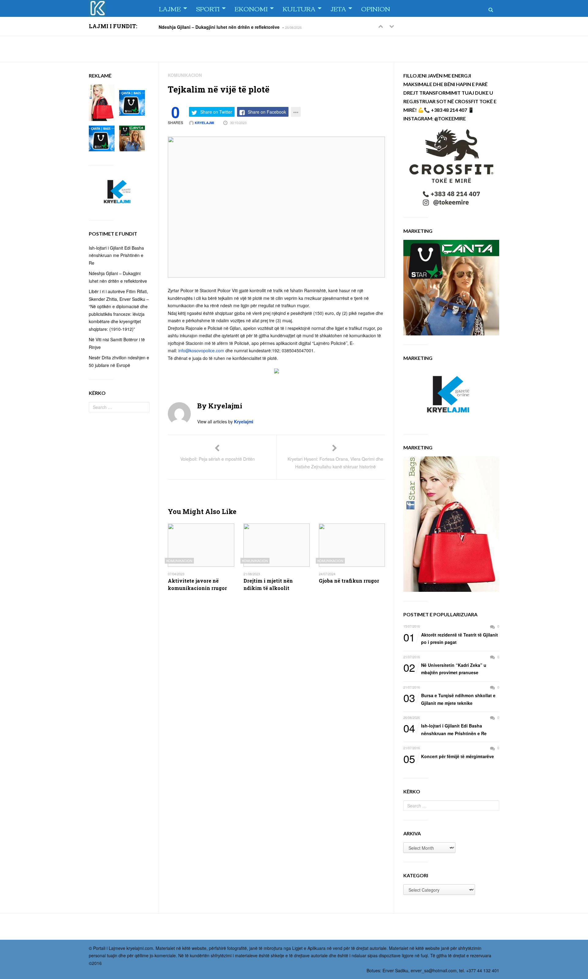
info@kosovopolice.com (201, 350)
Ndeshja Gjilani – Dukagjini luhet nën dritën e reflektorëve (219, 27)
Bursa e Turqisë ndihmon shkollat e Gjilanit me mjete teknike (449, 699)
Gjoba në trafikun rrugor (349, 580)
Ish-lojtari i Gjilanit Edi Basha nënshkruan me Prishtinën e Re (445, 729)
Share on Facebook (267, 112)
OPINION (375, 8)
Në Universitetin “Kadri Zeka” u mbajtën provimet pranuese (444, 668)
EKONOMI (251, 8)
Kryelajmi (204, 122)
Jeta (338, 8)
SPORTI (208, 8)
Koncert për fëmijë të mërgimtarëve (448, 757)
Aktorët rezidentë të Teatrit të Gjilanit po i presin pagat (450, 638)
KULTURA (299, 8)
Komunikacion (185, 75)
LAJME (170, 8)
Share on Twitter (216, 112)
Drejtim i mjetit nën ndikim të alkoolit (268, 584)
